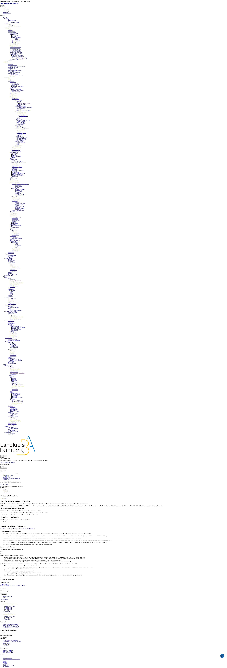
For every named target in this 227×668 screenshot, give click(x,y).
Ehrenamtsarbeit (11, 299)
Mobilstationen (12, 332)
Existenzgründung (11, 361)
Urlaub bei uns (10, 366)
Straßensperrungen (15, 227)
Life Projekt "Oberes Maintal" (15, 50)
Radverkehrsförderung (14, 330)
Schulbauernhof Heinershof (17, 401)
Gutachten (19, 101)
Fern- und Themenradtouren (17, 384)
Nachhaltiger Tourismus (12, 424)
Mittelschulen (12, 287)
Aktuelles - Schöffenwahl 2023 (18, 175)
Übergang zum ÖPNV (16, 329)
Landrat (9, 19)
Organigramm (10, 79)
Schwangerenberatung (19, 119)
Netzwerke (19, 135)
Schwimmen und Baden (21, 112)
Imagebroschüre (13, 264)
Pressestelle (10, 259)
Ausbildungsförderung (16, 216)
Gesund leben (10, 306)
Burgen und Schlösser (14, 408)
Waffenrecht (14, 188)
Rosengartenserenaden (14, 428)
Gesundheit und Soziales (9, 305)
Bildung (6, 277)
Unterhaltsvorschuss (16, 172)
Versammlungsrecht (16, 198)
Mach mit (14, 42)
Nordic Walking (15, 395)
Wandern (11, 392)
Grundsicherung (15, 219)
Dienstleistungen (18, 245)
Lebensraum (7, 27)
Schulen (9, 278)
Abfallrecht (14, 231)
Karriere (6, 254)
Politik (6, 18)
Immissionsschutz (15, 232)
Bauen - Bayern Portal (16, 89)
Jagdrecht (14, 154)
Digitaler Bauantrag (16, 91)
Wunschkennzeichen (16, 248)
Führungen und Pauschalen (13, 416)
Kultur (11, 177)
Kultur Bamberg (11, 434)
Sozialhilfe (14, 221)
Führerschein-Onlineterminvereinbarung (17, 75)
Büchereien (10, 295)
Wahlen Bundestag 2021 (14, 22)
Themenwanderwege (16, 394)
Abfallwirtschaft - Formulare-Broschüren (17, 66)
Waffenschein (17, 192)
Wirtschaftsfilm (13, 344)
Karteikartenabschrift (14, 74)
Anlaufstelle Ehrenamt (12, 298)
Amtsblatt (12, 265)
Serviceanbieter (15, 389)
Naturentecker (15, 403)
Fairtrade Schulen (15, 41)
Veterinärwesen (13, 236)
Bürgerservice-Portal (11, 68)
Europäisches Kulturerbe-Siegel (16, 53)
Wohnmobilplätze (13, 374)
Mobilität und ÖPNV (9, 320)
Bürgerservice (7, 62)
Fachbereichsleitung (16, 164)
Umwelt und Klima (8, 338)
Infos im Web (14, 85)
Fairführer (14, 36)
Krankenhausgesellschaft (14, 307)
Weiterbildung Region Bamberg (16, 360)
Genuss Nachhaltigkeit (14, 413)
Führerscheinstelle (13, 95)
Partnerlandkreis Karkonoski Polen (14, 26)
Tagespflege (14, 171)
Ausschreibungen (11, 253)
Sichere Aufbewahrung (19, 195)
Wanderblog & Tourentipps (17, 397)
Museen (9, 429)
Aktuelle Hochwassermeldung (18, 210)
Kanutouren (12, 376)
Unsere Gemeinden (11, 31)
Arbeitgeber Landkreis (12, 255)
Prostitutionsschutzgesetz (21, 127)
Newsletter (10, 272)
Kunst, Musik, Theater (12, 427)
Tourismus (12, 228)
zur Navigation (5, 12)
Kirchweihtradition (11, 430)
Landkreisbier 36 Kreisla (14, 54)
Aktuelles (11, 325)
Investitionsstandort (11, 342)
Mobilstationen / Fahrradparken (13, 337)
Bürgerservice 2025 (9, 275)
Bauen (11, 88)
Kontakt (11, 291)
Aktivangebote (12, 417)
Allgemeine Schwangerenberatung (23, 120)
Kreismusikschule (11, 289)
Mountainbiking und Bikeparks (18, 385)
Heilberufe (14, 147)
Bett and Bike (14, 387)
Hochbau (11, 158)
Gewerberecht (15, 153)
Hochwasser (17, 187)
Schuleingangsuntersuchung (22, 137)
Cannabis (19, 130)
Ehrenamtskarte (10, 300)
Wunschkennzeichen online (13, 67)
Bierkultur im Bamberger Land (18, 56)
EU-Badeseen (22, 115)
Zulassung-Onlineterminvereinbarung (15, 70)
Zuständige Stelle (3, 498)
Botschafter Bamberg (14, 33)
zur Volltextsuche (6, 9)
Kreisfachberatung (15, 235)
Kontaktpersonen (11, 252)
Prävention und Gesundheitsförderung (22, 128)
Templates (16, 246)
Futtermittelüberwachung (17, 238)
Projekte (16, 38)
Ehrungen (9, 301)
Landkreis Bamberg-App (12, 274)
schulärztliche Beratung (21, 138)
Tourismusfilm (12, 407)
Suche (1, 473)
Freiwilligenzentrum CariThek (13, 303)
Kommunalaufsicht (13, 178)
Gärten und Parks (13, 410)
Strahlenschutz (15, 233)
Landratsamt (5, 61)
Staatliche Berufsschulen (14, 283)
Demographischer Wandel (12, 312)
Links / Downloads (13, 333)
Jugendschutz (14, 168)
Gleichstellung (12, 157)
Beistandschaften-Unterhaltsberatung (19, 162)
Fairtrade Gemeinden (16, 40)
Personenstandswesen (14, 213)
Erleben (4, 364)
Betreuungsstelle (15, 218)
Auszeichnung (15, 35)
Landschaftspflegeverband (15, 48)
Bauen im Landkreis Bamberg (18, 90)
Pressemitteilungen (11, 260)
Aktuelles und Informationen (15, 420)
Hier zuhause (10, 30)
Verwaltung (7, 77)
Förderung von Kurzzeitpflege (15, 318)
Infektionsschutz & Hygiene (17, 149)
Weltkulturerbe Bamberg (14, 411)
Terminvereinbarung (11, 76)
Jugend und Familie (13, 159)
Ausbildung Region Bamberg (15, 359)
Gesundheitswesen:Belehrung (25, 103)
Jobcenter (11, 309)
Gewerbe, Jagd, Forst (14, 152)
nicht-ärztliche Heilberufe (21, 104)
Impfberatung (19, 109)
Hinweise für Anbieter (12, 423)
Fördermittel (10, 357)
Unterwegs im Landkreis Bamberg (18, 327)
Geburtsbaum (10, 29)
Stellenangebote (10, 256)
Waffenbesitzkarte (18, 193)
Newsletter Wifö (13, 355)
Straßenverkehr (13, 224)
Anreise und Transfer (14, 372)
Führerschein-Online (11, 73)
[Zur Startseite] (17, 454)
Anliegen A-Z (10, 64)
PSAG (18, 144)
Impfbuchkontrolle (20, 140)
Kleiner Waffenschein (19, 191)
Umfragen (9, 69)
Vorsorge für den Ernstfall (19, 206)
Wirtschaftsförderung (11, 349)
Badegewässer (15, 98)
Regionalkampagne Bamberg (15, 51)
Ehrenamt (7, 297)
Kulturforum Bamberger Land (15, 47)
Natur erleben (12, 399)
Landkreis (5, 17)
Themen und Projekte (14, 354)
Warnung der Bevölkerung (20, 203)
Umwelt (18, 118)
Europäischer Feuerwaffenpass (20, 194)
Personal (11, 212)
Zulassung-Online (11, 71)
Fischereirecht (14, 155)
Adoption (14, 160)
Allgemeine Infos (15, 382)
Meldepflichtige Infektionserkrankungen (24, 107)
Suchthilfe (19, 143)
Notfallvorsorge (15, 201)
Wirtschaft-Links (13, 356)
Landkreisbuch (12, 271)
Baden (11, 377)
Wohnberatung (15, 223)
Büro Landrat (12, 92)
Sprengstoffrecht (15, 196)
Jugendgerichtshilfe (16, 166)
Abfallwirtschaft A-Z (16, 83)
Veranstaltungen (11, 362)
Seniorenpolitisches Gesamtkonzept (16, 316)
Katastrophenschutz (18, 186)
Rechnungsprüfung (13, 214)
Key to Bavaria (13, 348)
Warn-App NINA (18, 205)
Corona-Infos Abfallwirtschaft (17, 86)
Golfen (11, 398)
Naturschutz (14, 230)
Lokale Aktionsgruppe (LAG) (15, 49)
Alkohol (18, 132)
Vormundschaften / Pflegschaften (18, 173)
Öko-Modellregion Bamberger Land (16, 59)
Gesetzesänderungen (18, 190)
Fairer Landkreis (13, 34)
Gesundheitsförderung (16, 146)
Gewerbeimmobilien (14, 346)
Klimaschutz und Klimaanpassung (14, 340)
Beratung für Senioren (14, 317)
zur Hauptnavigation (6, 11)
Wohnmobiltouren (13, 404)
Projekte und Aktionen (16, 37)
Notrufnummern (18, 209)
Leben (4, 276)
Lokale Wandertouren (16, 393)
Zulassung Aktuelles (16, 249)
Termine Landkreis (11, 262)
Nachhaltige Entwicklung (14, 181)
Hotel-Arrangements (14, 369)
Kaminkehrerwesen (16, 197)
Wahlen (9, 21)
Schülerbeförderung (11, 323)
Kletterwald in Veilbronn (17, 402)
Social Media (10, 273)
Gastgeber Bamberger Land (15, 368)
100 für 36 (9, 60)
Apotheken (19, 105)
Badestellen (21, 113)
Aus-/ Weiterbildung (11, 358)
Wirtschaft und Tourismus (15, 240)
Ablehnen (2, 5)
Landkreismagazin (13, 270)
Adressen (16, 244)
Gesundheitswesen (13, 96)
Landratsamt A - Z (11, 81)
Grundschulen (12, 279)
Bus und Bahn (10, 322)
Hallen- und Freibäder (23, 116)
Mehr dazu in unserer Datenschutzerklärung (9, 3)
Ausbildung (10, 257)
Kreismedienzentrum (11, 290)
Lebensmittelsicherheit (14, 180)
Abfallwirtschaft (13, 82)
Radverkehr (10, 324)
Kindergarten (14, 169)
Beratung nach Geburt (21, 122)
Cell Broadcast (17, 207)
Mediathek (17, 247)
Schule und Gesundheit (19, 136)
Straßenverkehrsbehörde (16, 225)
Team (11, 350)
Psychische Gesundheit (21, 129)
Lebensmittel (19, 102)
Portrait (6, 23)
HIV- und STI (19, 126)
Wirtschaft (7, 341)
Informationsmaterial (14, 347)
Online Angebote (15, 84)
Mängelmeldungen (13, 335)
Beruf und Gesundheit (19, 100)
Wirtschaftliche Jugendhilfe (17, 174)
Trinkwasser (19, 117)
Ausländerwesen (13, 87)
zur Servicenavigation (7, 13)
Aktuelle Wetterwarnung (19, 208)
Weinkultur (12, 415)
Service (11, 293)
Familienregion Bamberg (14, 43)
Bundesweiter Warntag (19, 204)
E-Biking (14, 386)
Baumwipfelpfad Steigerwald (17, 400)
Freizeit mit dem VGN (12, 425)
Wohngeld (14, 222)
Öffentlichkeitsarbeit (9, 258)
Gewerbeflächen (13, 345)
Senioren (9, 314)
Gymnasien (12, 284)
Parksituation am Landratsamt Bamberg (10, 640)
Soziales (11, 215)
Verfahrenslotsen (15, 176)
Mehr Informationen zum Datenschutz (7, 462)
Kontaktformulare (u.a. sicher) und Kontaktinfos (12, 641)
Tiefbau (11, 226)
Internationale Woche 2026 (13, 431)
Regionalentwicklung (12, 32)
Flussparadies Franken (14, 44)
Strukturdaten (12, 343)
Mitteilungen (17, 243)
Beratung (11, 294)
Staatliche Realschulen (14, 281)
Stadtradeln (12, 331)
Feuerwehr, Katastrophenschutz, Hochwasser (20, 184)
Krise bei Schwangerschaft (22, 123)
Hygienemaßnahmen (21, 108)
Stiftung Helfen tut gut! (12, 304)
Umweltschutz (12, 229)
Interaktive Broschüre (12, 363)
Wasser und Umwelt (18, 111)
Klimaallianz (12, 45)
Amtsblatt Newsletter (16, 267)
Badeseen (14, 379)
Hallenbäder (14, 380)
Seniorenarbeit (12, 315)
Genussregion (10, 412)
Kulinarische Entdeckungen (15, 419)
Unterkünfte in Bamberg (14, 370)
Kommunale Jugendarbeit (17, 167)
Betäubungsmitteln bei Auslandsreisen (24, 110)
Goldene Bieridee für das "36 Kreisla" (19, 57)
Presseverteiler (10, 261)
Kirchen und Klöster (14, 409)
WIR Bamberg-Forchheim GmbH (16, 52)
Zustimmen (3, 6)
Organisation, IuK (13, 211)
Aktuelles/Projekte (11, 321)
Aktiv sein (9, 375)
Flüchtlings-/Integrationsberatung (16, 310)
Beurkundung (14, 163)
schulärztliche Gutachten (21, 139)
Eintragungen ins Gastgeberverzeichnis (17, 373)
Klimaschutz (12, 179)
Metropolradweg (13, 334)
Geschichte (10, 24)
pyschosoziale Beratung (21, 142)
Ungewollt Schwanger (21, 121)
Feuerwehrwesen (18, 185)
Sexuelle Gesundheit (18, 125)
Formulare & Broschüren (12, 65)
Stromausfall (17, 202)
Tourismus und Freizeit (9, 365)
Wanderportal (14, 396)
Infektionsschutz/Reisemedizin (20, 106)
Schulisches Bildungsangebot (15, 280)
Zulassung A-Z (15, 250)
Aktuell (11, 292)
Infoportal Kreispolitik (12, 20)
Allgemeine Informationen (19, 189)
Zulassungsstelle (13, 241)
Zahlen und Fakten (11, 25)
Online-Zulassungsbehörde (15, 72)
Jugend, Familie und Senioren (10, 311)
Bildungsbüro (10, 296)
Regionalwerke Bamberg (12, 339)
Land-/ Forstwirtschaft (16, 156)
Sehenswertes (10, 406)
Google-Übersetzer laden (5, 464)
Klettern (11, 391)
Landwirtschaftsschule (14, 286)
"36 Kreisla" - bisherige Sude (17, 55)
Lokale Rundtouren (16, 383)
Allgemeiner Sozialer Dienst (17, 161)
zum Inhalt (5, 8)
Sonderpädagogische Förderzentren (16, 282)
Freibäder (14, 378)
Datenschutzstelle (13, 93)
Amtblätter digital (15, 266)
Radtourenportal (15, 390)
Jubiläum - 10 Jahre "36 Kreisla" (21, 58)
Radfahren (12, 381)
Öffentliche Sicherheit (14, 183)
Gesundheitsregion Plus (21, 133)
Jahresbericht (12, 269)
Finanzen (11, 94)
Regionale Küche (13, 414)
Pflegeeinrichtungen (18, 145)
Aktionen (16, 39)
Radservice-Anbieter (16, 328)
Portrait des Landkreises (4, 484)
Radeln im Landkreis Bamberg (15, 326)
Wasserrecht (12, 239)
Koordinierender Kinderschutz (18, 170)
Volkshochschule (11, 288)
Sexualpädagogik (20, 124)
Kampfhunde (14, 200)
